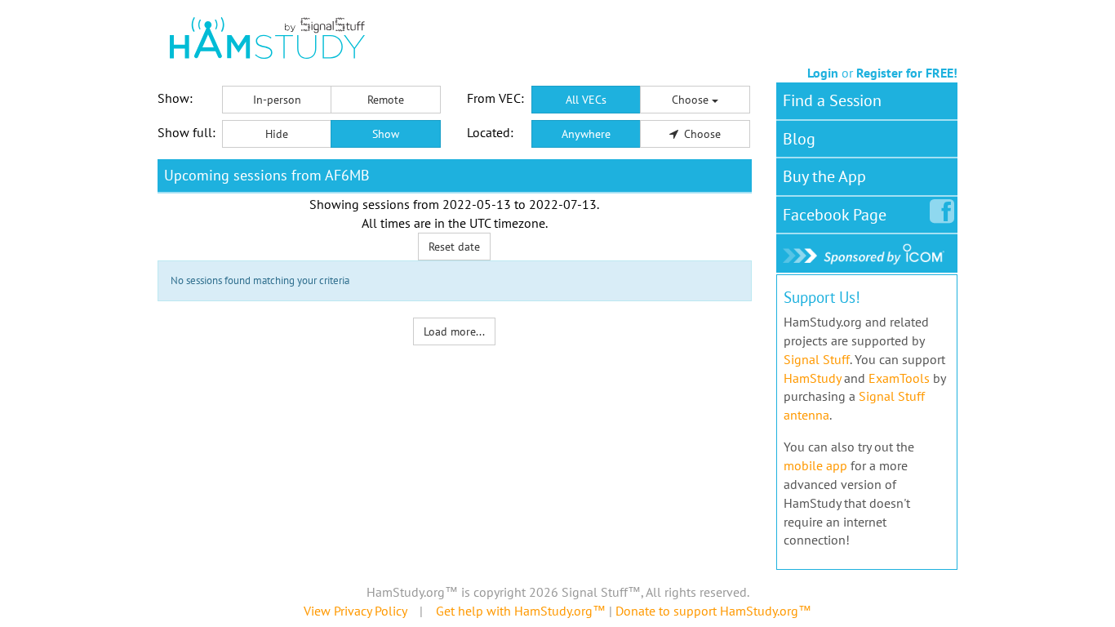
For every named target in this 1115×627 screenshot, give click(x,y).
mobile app (815, 465)
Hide (276, 134)
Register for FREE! (906, 72)
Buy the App (824, 176)
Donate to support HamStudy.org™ (713, 611)
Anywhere (586, 134)
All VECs (586, 99)
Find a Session (832, 100)
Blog (799, 138)
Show (385, 134)
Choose (692, 99)
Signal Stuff (817, 359)
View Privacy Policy (355, 611)
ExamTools (899, 378)
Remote (385, 99)
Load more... (454, 331)
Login (822, 72)
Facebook (834, 214)
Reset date (454, 246)
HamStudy (812, 378)
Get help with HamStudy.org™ (521, 611)
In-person (277, 99)
